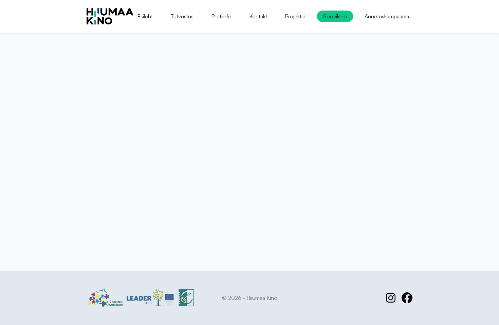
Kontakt (258, 16)
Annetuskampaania (387, 16)
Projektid (295, 16)
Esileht (145, 16)
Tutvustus (181, 16)
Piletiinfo (221, 16)
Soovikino (335, 16)
